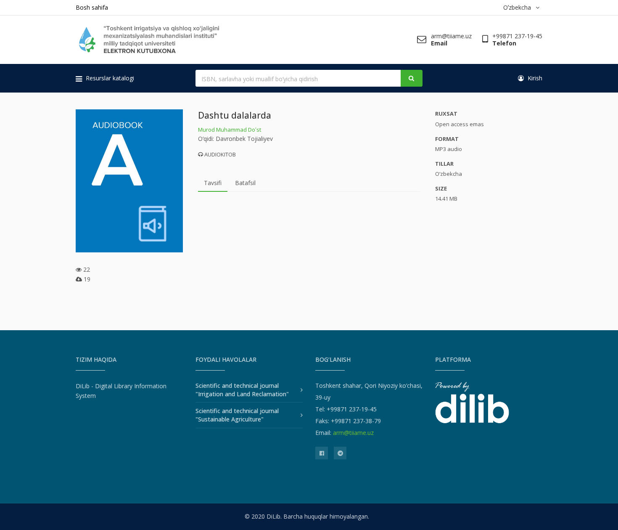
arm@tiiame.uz (353, 433)
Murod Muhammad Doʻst (229, 129)
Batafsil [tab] (245, 183)
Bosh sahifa (92, 7)
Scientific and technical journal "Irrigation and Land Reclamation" (242, 390)
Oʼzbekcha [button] (518, 7)
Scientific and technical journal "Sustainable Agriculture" (237, 415)
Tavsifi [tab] (213, 183)
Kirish (534, 78)
